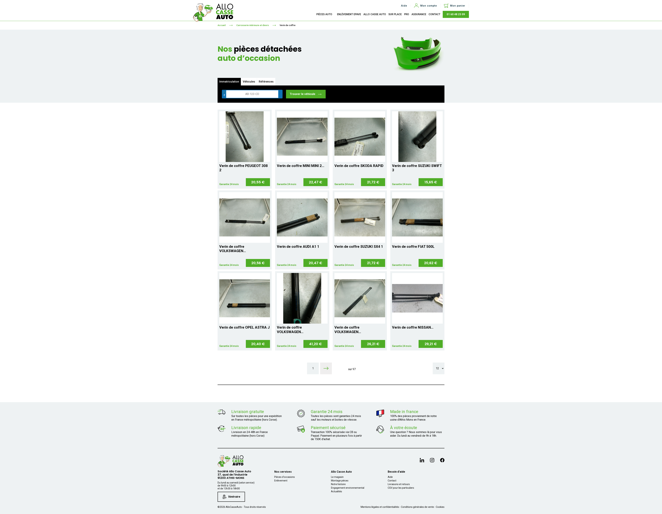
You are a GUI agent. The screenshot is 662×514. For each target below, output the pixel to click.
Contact (392, 480)
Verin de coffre (287, 25)
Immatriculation (229, 81)
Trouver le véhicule (303, 94)
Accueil (221, 25)
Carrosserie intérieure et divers (252, 25)
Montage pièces (339, 480)
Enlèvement (280, 480)
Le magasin (337, 477)
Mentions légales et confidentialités (380, 507)
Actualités (336, 491)
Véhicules (249, 81)
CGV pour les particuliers (401, 487)
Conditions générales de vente (417, 507)
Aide (404, 5)
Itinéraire (234, 496)
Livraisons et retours (399, 484)
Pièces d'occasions (284, 477)
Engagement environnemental (347, 487)
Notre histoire (338, 484)
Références (266, 81)
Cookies (440, 507)
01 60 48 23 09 (456, 14)
